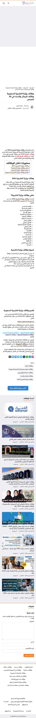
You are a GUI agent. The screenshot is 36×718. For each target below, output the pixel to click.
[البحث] (3, 3)
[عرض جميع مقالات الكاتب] (32, 107)
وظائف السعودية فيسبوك (25, 334)
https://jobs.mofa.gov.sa (25, 321)
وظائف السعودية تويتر (27, 332)
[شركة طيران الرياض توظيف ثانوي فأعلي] (18, 434)
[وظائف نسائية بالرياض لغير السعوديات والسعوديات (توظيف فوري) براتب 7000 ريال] (18, 500)
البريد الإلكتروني (29, 648)
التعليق (31, 621)
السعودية (25, 87)
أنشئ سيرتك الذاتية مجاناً (18, 388)
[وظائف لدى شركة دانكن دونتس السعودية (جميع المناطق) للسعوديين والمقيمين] (18, 455)
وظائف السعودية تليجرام (10, 332)
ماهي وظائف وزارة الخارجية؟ (20, 168)
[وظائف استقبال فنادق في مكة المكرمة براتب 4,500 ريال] (18, 566)
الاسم (32, 642)
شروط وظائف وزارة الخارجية (20, 170)
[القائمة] (8, 3)
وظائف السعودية (21, 344)
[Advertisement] (18, 26)
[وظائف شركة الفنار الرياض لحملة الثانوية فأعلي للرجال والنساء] (18, 413)
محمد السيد (19, 106)
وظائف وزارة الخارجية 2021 (20, 166)
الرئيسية (32, 87)
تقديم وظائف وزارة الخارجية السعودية (16, 172)
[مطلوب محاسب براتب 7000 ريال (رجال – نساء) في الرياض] (18, 544)
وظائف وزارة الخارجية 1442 (20, 199)
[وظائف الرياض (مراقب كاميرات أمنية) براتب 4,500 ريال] (18, 589)
